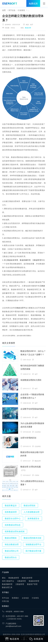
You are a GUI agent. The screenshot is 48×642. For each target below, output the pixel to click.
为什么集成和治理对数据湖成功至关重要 (32, 425)
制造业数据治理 (12, 544)
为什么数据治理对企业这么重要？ (32, 483)
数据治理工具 (7, 587)
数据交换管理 (27, 577)
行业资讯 (21, 10)
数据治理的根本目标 (32, 537)
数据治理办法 (11, 557)
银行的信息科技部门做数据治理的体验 (32, 367)
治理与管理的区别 (28, 437)
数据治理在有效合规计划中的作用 (32, 454)
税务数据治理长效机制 (14, 531)
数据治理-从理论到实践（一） (30, 468)
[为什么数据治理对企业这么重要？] (10, 485)
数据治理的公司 (12, 550)
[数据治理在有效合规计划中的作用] (10, 456)
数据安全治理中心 (13, 518)
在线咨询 (38, 638)
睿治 (3, 577)
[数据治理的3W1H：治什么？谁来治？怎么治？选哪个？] (10, 355)
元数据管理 (21, 581)
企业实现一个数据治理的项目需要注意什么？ (32, 396)
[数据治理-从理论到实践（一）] (10, 471)
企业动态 (25, 598)
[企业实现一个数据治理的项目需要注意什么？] (10, 399)
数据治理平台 (21, 307)
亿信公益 (5, 601)
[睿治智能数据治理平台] (9, 3)
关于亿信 (11, 10)
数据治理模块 (11, 537)
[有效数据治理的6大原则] (10, 384)
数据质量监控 (11, 505)
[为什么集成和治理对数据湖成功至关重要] (10, 428)
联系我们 (15, 598)
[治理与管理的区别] (10, 442)
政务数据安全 (33, 518)
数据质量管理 (25, 260)
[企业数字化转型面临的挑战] (10, 413)
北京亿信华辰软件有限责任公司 (33, 634)
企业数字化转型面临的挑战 (32, 408)
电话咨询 (14, 638)
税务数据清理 (11, 511)
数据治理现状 (29, 505)
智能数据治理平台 (33, 544)
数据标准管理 (12, 260)
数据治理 (28, 28)
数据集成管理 (13, 577)
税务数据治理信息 (13, 524)
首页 (4, 10)
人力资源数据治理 (31, 511)
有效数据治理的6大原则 (30, 379)
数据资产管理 (32, 584)
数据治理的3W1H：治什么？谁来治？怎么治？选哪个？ (33, 353)
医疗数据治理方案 (33, 550)
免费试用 (33, 3)
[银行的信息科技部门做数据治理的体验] (10, 370)
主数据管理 (36, 260)
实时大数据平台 (8, 581)
